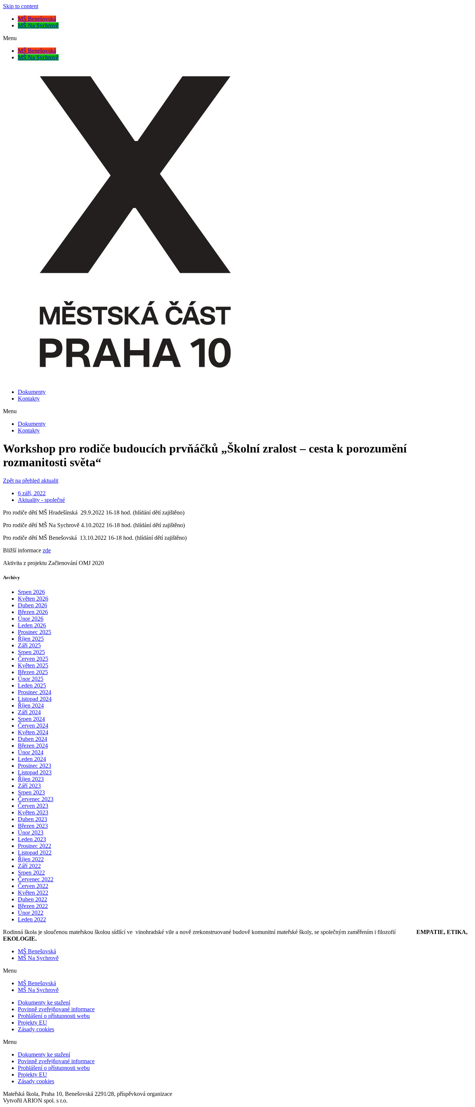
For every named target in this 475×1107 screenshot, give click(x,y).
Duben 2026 (32, 605)
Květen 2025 (33, 665)
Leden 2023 (32, 839)
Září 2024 (29, 712)
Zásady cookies (36, 1029)
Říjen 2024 (31, 705)
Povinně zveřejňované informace (56, 1009)
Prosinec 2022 (34, 846)
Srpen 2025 (31, 652)
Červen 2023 (33, 806)
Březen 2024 (33, 745)
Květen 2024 (33, 732)
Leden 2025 (32, 685)
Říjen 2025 (31, 639)
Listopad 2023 (35, 772)
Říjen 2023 (31, 779)
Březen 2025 (33, 672)
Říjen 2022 (31, 859)
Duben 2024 (32, 739)
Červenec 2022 (35, 879)
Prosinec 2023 (34, 766)
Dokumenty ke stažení (44, 1002)
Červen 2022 (33, 886)
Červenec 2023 (35, 799)
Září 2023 (29, 786)
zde (47, 550)
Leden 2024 (32, 759)
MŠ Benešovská (37, 19)
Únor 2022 (30, 913)
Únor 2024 (30, 752)
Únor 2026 (30, 618)
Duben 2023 (32, 819)
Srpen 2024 (31, 719)
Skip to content (20, 6)
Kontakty (29, 398)
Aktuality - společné (41, 500)
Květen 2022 (33, 892)
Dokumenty (32, 392)
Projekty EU (32, 1022)
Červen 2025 (33, 659)
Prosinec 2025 (34, 632)
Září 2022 (29, 866)
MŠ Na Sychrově (38, 25)
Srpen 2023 (31, 792)
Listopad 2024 (35, 699)
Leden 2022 (32, 919)
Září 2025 (29, 645)
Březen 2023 (33, 826)
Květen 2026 (33, 598)
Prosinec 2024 (34, 692)
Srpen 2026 (31, 592)
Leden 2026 (32, 625)
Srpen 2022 (31, 872)
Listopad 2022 (35, 852)
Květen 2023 (33, 812)
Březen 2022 (33, 906)
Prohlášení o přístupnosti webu (54, 1016)
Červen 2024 (33, 725)
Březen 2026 (33, 612)
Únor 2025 (30, 679)
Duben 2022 (32, 899)
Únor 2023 (30, 832)
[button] (237, 38)
